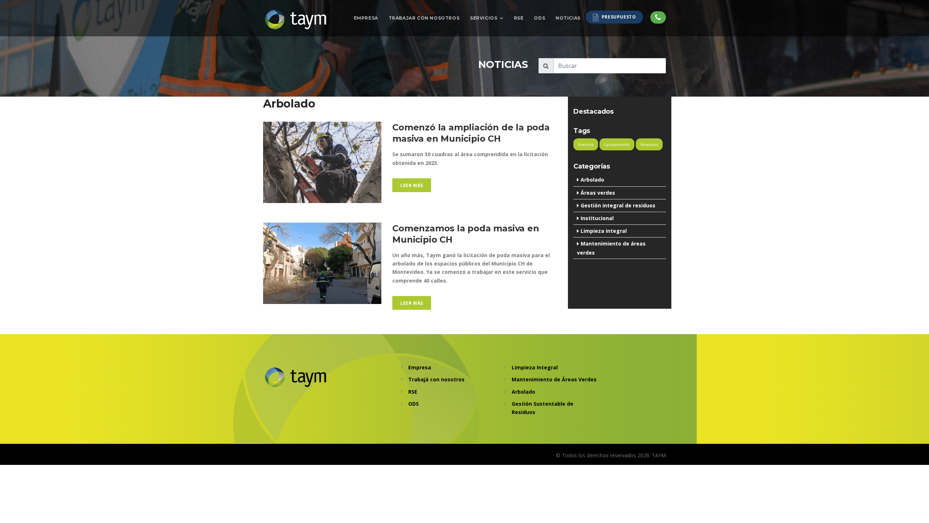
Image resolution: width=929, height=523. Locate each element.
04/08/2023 (276, 308)
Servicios (483, 17)
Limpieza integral (604, 230)
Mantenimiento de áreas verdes (611, 248)
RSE (519, 18)
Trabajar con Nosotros (424, 18)
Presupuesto (619, 17)
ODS (539, 18)
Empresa (366, 18)
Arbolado (592, 179)
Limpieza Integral (535, 367)
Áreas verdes (598, 192)
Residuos (649, 144)
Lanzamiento (617, 144)
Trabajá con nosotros (436, 379)
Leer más (411, 185)
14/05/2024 (276, 207)
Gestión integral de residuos (618, 205)
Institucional (597, 218)
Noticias (568, 18)
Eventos (585, 144)
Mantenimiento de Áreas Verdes (554, 379)
